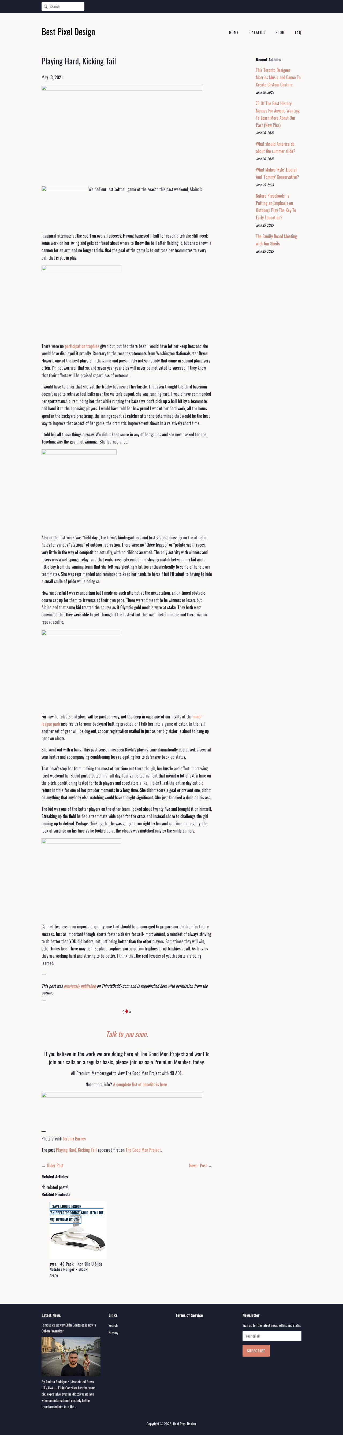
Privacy (113, 1332)
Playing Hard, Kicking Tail (76, 1150)
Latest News (51, 1315)
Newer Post (198, 1165)
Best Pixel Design (184, 1423)
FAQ (298, 32)
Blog (280, 32)
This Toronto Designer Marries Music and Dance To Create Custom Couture (278, 77)
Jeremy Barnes (74, 1138)
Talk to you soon (126, 1034)
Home (234, 32)
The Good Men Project (143, 1150)
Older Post (55, 1165)
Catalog (257, 32)
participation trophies (82, 346)
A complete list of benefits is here (140, 1084)
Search (113, 1325)
